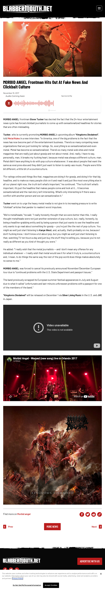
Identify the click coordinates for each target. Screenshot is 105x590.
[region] (52, 580)
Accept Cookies (51, 585)
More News (52, 526)
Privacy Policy (17, 578)
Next (94, 526)
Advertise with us (90, 561)
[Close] (101, 574)
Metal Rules (14, 138)
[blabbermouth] (27, 11)
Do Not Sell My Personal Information (27, 585)
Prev (10, 526)
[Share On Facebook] (82, 514)
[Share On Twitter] (87, 514)
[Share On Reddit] (93, 514)
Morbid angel (23, 514)
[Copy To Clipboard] (99, 514)
